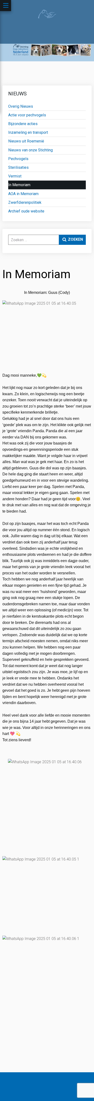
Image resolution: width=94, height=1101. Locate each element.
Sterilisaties (18, 167)
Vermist (14, 176)
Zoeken (75, 239)
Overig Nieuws (20, 106)
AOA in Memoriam (23, 193)
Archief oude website (26, 211)
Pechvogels (18, 158)
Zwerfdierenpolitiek (24, 202)
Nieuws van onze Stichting (30, 150)
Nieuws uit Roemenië (26, 141)
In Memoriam (19, 185)
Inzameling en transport (28, 132)
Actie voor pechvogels (27, 115)
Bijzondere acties (23, 123)
